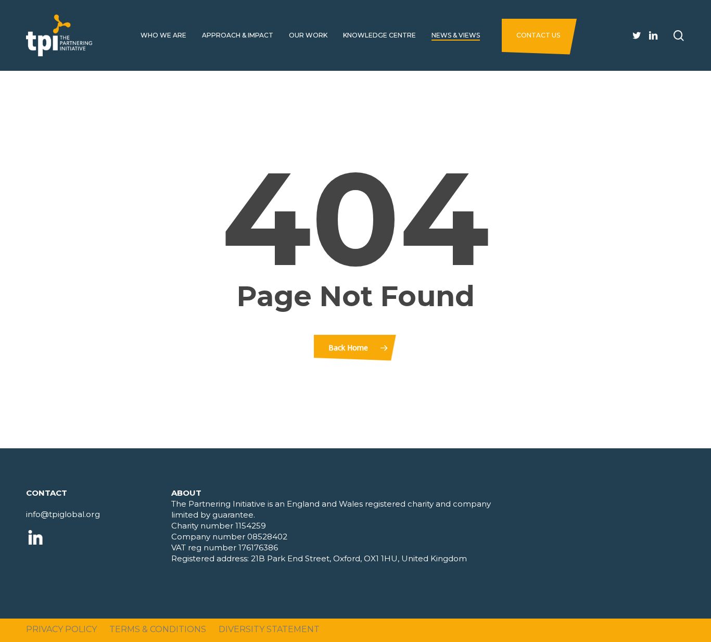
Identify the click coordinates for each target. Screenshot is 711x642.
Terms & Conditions (157, 629)
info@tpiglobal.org (63, 514)
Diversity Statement (269, 629)
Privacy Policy (61, 629)
